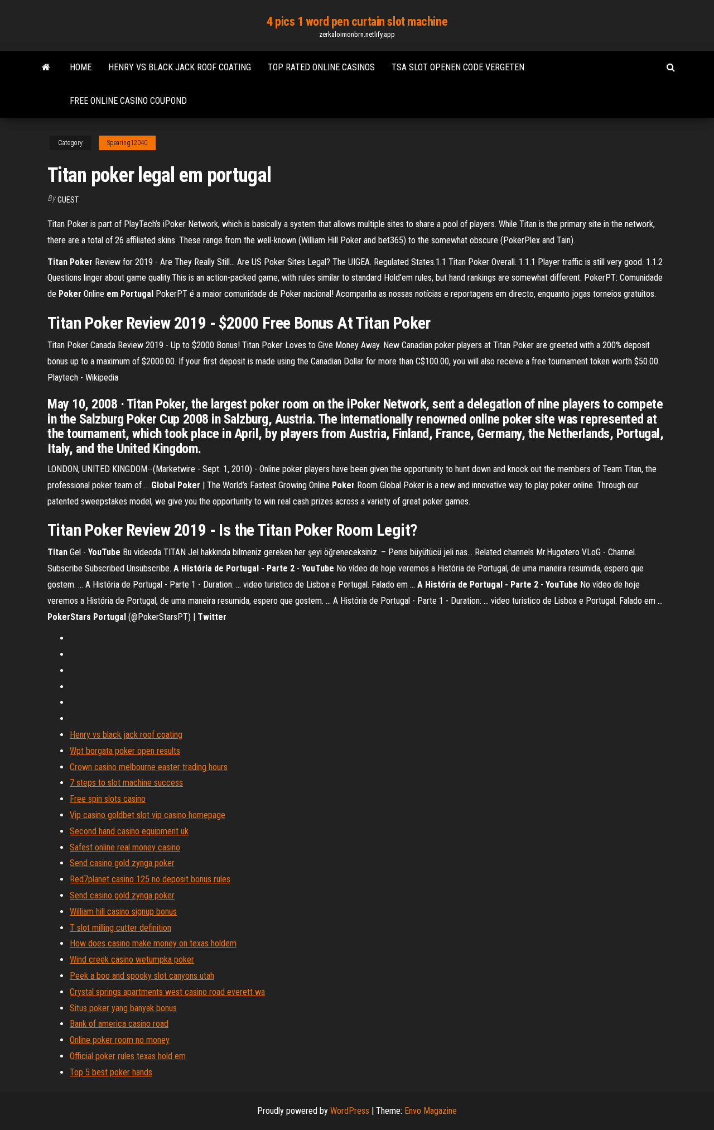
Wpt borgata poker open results (125, 751)
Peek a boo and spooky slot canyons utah (142, 975)
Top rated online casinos (321, 67)
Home (80, 67)
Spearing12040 (127, 143)
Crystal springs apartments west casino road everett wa (167, 992)
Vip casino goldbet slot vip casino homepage (147, 815)
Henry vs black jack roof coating (179, 67)
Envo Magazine (430, 1110)
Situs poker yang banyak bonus (123, 1008)
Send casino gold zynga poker (122, 863)
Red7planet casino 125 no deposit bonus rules (150, 879)
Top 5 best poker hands (111, 1072)
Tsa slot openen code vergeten (458, 67)
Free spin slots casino (108, 799)
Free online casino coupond (128, 100)
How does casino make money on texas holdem (153, 943)
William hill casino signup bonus (123, 911)
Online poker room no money (120, 1040)
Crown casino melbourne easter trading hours (149, 767)
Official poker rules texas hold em (128, 1056)
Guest (68, 199)
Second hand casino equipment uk (129, 831)
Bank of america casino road (119, 1023)
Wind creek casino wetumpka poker (132, 959)
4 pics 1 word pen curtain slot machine (357, 21)
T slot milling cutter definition (120, 927)
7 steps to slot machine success (126, 782)
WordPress (349, 1110)
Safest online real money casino (125, 847)
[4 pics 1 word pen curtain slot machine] (46, 67)
